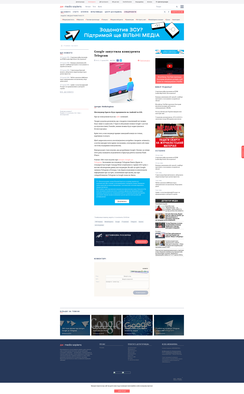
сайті (118, 116)
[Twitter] (121, 60)
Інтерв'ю (84, 12)
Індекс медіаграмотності (72, 16)
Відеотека (130, 355)
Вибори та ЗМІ (131, 356)
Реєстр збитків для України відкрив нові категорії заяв (168, 112)
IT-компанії (67, 45)
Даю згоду (122, 391)
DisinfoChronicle (127, 2)
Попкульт (105, 19)
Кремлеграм (130, 19)
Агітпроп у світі (141, 19)
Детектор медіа (80, 2)
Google (117, 222)
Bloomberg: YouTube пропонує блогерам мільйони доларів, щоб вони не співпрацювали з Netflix (168, 106)
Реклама (102, 347)
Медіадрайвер (139, 2)
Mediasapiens (131, 349)
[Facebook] (118, 60)
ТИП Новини (98, 222)
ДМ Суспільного (103, 2)
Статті (76, 12)
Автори (88, 7)
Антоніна (149, 2)
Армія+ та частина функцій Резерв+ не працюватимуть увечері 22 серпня (74, 86)
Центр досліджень (113, 12)
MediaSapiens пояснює (156, 19)
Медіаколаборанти (117, 19)
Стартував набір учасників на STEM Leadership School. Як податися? (73, 58)
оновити (145, 268)
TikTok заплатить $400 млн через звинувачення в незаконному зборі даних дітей (74, 79)
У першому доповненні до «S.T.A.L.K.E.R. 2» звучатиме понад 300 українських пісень (169, 118)
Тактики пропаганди (92, 19)
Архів (100, 7)
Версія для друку (145, 60)
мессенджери (99, 225)
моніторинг (176, 19)
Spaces (141, 222)
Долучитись (122, 201)
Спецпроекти (130, 12)
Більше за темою (70, 311)
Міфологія (80, 19)
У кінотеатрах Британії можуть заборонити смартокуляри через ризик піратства (73, 72)
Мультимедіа (97, 12)
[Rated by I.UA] (118, 373)
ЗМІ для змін (115, 2)
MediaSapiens (92, 2)
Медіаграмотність (68, 19)
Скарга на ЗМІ (177, 12)
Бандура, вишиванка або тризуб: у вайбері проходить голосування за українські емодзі (74, 64)
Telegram (134, 222)
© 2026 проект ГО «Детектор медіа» (171, 351)
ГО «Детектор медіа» (162, 2)
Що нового (66, 12)
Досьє (168, 19)
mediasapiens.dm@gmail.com (173, 352)
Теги (94, 7)
